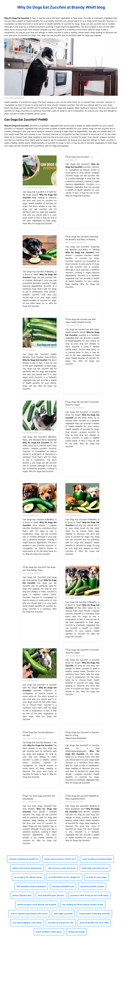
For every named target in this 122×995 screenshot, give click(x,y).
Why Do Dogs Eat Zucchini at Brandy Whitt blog (61, 7)
